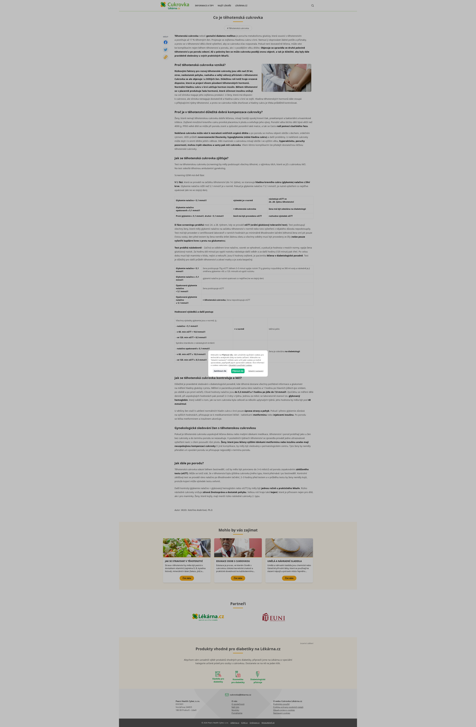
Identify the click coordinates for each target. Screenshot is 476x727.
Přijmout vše (237, 371)
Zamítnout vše (220, 371)
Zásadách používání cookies (240, 365)
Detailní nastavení (255, 371)
